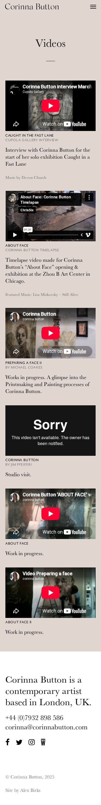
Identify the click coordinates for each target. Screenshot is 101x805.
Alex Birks (30, 789)
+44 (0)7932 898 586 (34, 717)
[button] (93, 6)
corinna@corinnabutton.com (46, 727)
